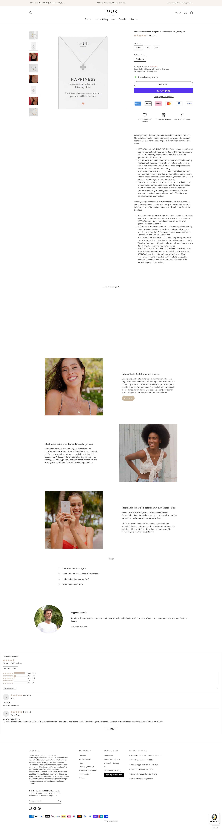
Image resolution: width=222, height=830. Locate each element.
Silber (138, 47)
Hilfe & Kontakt (85, 759)
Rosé (156, 47)
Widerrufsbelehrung (111, 763)
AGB (105, 767)
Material (139, 55)
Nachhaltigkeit (84, 774)
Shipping (147, 69)
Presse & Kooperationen (88, 770)
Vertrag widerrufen (114, 775)
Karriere (82, 778)
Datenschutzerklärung (112, 770)
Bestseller (122, 19)
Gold (147, 47)
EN (180, 12)
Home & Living (102, 19)
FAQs (81, 763)
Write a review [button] (10, 668)
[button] (140, 35)
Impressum (108, 756)
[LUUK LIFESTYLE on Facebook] (34, 808)
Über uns (133, 19)
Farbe (137, 43)
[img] (17, 695)
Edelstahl (140, 59)
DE (176, 12)
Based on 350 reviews (12, 663)
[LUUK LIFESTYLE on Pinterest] (39, 808)
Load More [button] (111, 729)
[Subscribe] (59, 801)
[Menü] (218, 814)
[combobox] (176, 12)
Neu (113, 19)
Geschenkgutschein (86, 767)
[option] (180, 12)
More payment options (164, 96)
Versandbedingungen (112, 759)
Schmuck (88, 19)
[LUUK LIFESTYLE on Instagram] (30, 808)
